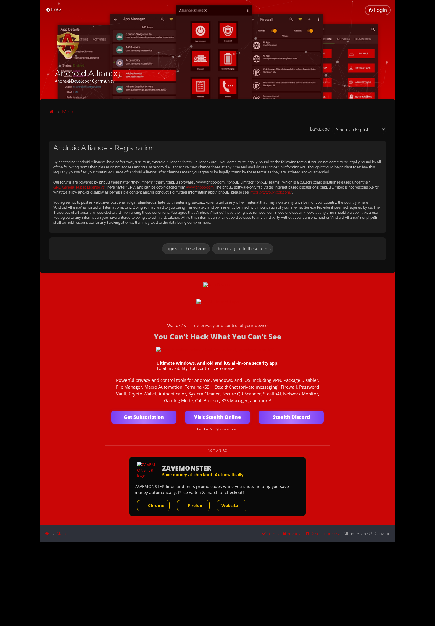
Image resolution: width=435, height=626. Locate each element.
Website (229, 505)
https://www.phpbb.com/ (271, 192)
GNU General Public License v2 (78, 187)
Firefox (195, 505)
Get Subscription (144, 417)
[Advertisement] (217, 583)
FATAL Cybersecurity (220, 429)
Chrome (156, 505)
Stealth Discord (291, 417)
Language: (320, 129)
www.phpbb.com (200, 187)
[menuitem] (53, 9)
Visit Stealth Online (217, 417)
